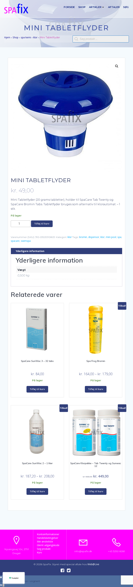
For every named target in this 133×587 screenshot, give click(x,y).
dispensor (93, 237)
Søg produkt (44, 548)
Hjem (7, 37)
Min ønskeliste (45, 541)
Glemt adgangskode (48, 545)
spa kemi (26, 37)
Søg (126, 7)
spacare (15, 240)
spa (119, 237)
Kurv (39, 552)
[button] (117, 66)
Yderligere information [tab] (30, 251)
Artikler (95, 7)
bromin (83, 237)
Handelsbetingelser (47, 538)
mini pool (111, 237)
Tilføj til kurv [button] (37, 389)
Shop (82, 7)
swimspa (26, 240)
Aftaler (114, 7)
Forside (69, 7)
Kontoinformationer (48, 534)
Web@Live (93, 564)
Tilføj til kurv (41, 223)
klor (35, 37)
